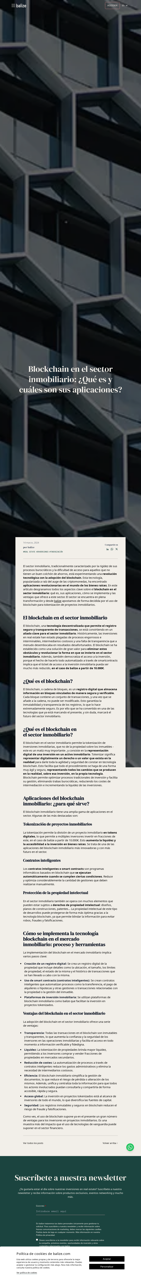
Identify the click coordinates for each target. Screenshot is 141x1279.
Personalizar (106, 1266)
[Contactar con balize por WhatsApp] (130, 1147)
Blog (63, 4)
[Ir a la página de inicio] (18, 5)
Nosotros (74, 4)
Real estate (52, 4)
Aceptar (107, 1258)
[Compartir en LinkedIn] (107, 549)
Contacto (89, 4)
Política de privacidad (45, 1235)
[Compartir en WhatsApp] (112, 549)
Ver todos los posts (33, 1143)
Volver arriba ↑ (110, 1143)
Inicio (40, 4)
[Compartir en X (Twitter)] (116, 549)
